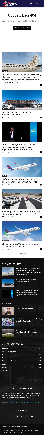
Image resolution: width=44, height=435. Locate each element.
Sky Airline (5, 240)
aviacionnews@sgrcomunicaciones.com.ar (25, 402)
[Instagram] (17, 416)
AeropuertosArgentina (9, 108)
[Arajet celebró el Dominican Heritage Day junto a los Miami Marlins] (8, 322)
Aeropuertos (6, 208)
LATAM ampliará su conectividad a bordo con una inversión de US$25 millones (21, 180)
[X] (27, 416)
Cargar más (21, 254)
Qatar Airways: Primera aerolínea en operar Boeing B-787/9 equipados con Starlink (28, 332)
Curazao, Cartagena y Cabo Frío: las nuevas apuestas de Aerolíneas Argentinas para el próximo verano (18, 147)
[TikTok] (22, 416)
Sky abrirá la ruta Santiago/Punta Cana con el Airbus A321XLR (20, 245)
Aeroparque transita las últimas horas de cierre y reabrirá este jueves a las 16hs (21, 212)
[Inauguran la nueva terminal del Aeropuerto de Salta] (22, 100)
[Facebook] (12, 416)
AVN (3, 85)
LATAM (4, 176)
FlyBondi (5, 71)
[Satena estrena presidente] (8, 311)
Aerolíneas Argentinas (8, 141)
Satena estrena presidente (24, 308)
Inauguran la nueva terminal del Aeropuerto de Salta (16, 113)
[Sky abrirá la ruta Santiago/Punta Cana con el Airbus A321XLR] (22, 231)
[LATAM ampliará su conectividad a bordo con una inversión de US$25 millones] (22, 167)
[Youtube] (32, 416)
